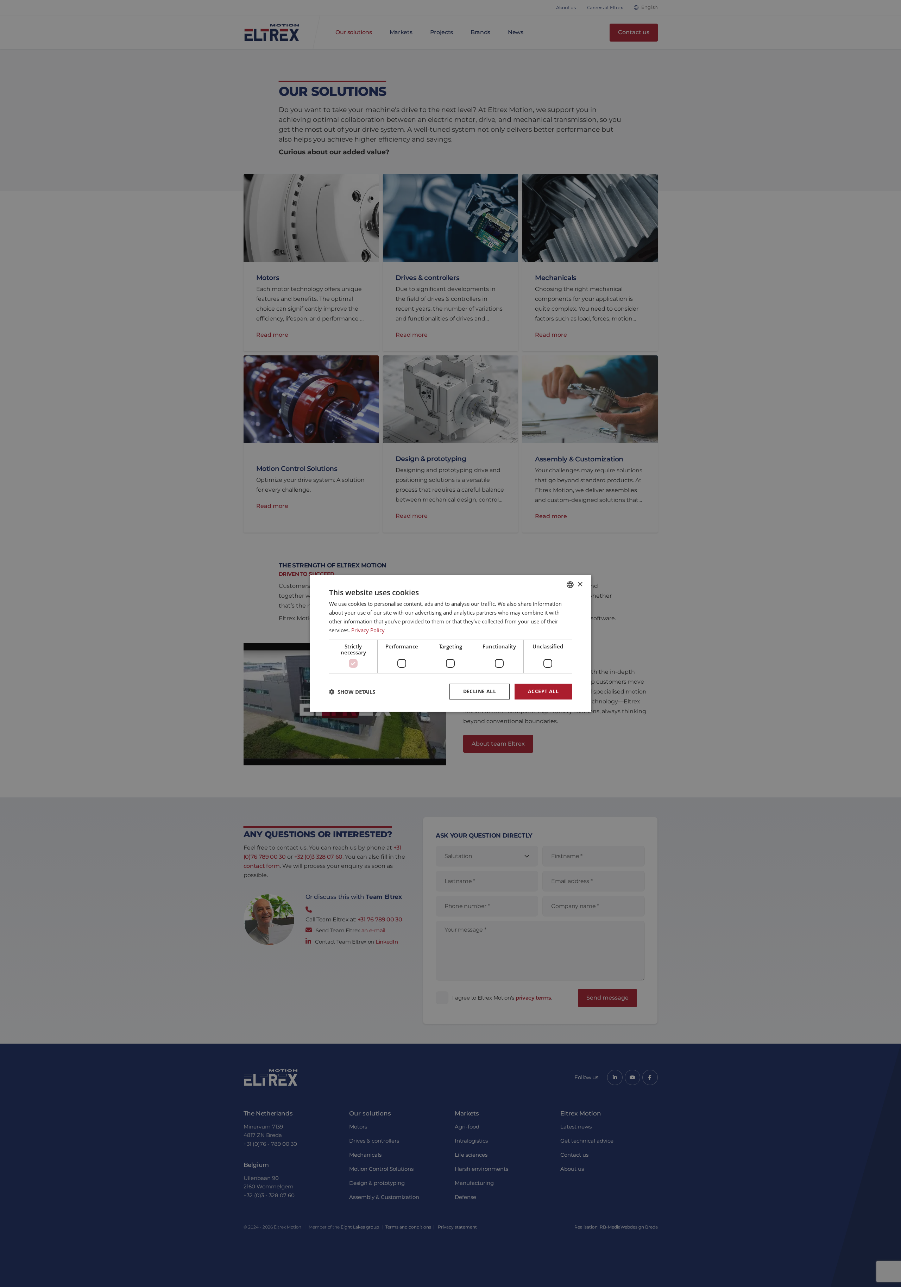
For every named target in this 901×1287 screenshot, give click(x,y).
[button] (352, 692)
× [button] (579, 584)
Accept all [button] (543, 691)
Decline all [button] (479, 691)
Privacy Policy (368, 630)
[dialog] (450, 643)
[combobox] (570, 584)
